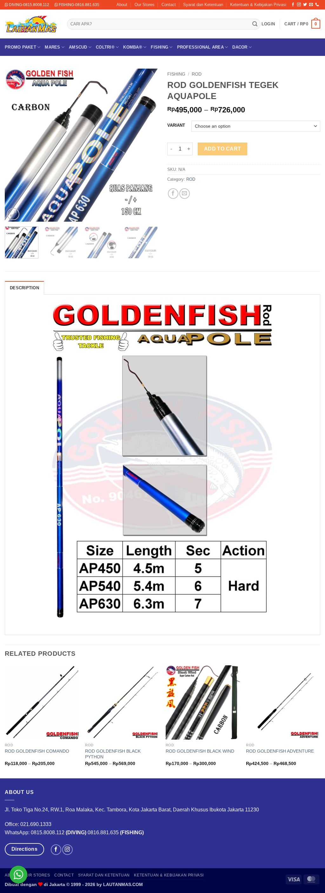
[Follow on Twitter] (305, 5)
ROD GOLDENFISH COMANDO (37, 751)
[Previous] (16, 145)
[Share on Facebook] (173, 193)
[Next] (146, 145)
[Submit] (254, 24)
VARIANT (176, 125)
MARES (52, 47)
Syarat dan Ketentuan (203, 4)
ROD (197, 74)
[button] (268, 24)
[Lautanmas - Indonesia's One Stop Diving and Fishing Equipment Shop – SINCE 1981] (31, 24)
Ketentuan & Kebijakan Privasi (258, 4)
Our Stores (145, 4)
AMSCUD (78, 47)
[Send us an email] (311, 5)
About (121, 4)
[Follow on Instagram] (299, 5)
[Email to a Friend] (184, 193)
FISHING (159, 47)
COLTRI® (105, 47)
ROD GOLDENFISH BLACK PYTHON (113, 754)
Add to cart (222, 148)
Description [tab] (24, 287)
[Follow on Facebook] (293, 5)
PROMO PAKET (20, 47)
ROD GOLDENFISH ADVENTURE (280, 751)
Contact (169, 4)
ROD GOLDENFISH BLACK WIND (200, 751)
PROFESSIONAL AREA (200, 47)
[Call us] (317, 5)
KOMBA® (132, 47)
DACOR (239, 47)
